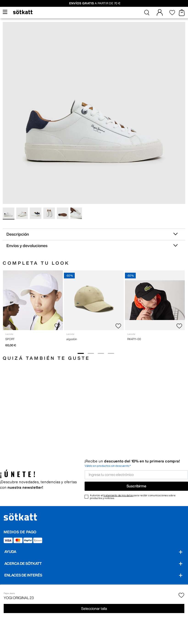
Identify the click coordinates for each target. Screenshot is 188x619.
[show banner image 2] (90, 353)
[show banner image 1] (80, 353)
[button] (146, 12)
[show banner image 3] (100, 353)
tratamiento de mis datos (118, 495)
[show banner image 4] (111, 353)
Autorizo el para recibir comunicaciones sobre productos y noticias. (132, 496)
